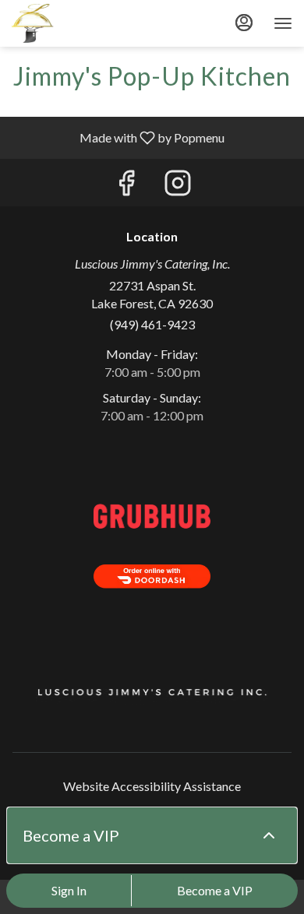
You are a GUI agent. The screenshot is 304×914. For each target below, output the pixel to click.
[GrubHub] (152, 514)
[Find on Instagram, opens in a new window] (178, 186)
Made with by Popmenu (118, 137)
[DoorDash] (152, 574)
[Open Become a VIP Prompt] (269, 835)
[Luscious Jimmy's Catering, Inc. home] (82, 23)
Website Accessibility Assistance (152, 786)
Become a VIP (215, 890)
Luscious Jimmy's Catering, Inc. (152, 694)
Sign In (69, 890)
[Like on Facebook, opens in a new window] (126, 186)
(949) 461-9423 (152, 324)
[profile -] (244, 22)
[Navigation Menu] (283, 23)
